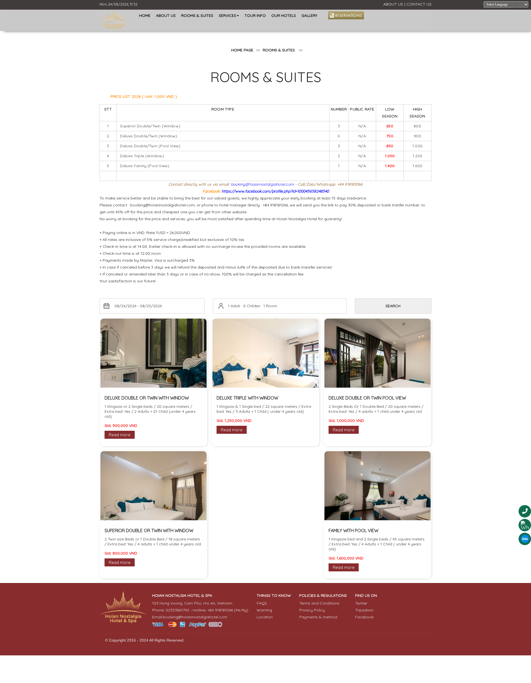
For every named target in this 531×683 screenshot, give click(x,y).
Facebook (364, 616)
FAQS (262, 603)
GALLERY (309, 15)
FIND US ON (366, 595)
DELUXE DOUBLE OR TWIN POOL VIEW (367, 398)
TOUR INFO (255, 15)
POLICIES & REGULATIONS (323, 595)
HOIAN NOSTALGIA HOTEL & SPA (182, 595)
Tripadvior (364, 610)
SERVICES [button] (227, 15)
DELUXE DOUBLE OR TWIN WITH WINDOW (147, 398)
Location (265, 616)
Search (393, 305)
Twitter (361, 603)
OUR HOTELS (283, 15)
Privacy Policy (312, 610)
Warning (264, 610)
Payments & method (318, 616)
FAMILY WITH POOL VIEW (353, 530)
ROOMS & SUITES (197, 15)
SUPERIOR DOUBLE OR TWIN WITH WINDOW (149, 530)
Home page (242, 50)
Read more (120, 434)
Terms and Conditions (319, 603)
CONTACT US (419, 4)
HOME (144, 15)
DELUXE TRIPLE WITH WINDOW (247, 398)
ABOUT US (393, 4)
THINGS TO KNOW (274, 595)
